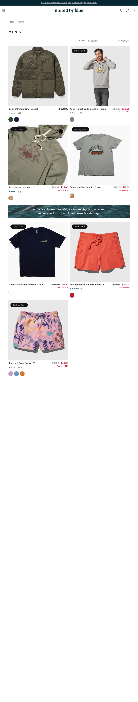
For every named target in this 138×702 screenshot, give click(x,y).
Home (11, 21)
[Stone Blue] (16, 373)
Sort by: (80, 40)
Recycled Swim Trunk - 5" (21, 363)
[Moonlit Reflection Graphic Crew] (10, 292)
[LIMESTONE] (72, 195)
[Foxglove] (10, 373)
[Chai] (10, 198)
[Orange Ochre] (22, 373)
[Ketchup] (72, 295)
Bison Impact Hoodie (19, 187)
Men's (21, 21)
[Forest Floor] (10, 119)
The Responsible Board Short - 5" (87, 284)
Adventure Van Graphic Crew (85, 187)
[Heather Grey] (72, 119)
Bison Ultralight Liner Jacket (23, 109)
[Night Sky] (16, 119)
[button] (133, 10)
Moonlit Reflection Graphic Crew (25, 284)
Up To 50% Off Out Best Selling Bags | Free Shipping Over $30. (69, 3)
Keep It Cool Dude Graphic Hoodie (88, 109)
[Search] (122, 10)
